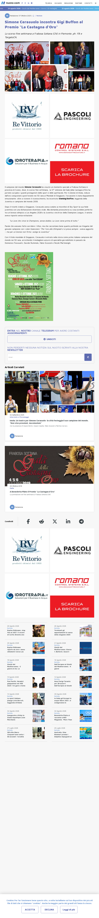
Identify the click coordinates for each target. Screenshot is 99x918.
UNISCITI (51, 339)
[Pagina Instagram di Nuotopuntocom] (25, 3)
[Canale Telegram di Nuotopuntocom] (31, 3)
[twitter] (54, 521)
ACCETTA (30, 909)
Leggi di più (69, 909)
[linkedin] (68, 521)
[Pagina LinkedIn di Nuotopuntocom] (28, 3)
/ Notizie (38, 16)
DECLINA (49, 909)
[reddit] (41, 521)
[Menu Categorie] (95, 2)
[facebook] (28, 521)
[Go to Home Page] (33, 16)
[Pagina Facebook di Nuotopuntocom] (22, 3)
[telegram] (81, 521)
